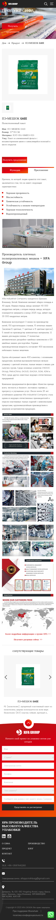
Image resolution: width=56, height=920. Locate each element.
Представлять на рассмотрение (28, 807)
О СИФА (6, 843)
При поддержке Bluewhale (25, 911)
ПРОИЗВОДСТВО (36, 843)
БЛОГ (30, 848)
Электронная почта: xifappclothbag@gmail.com (26, 878)
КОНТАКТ (7, 853)
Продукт (15, 43)
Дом (4, 43)
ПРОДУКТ (7, 848)
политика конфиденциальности (28, 915)
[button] (50, 677)
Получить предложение (12, 26)
